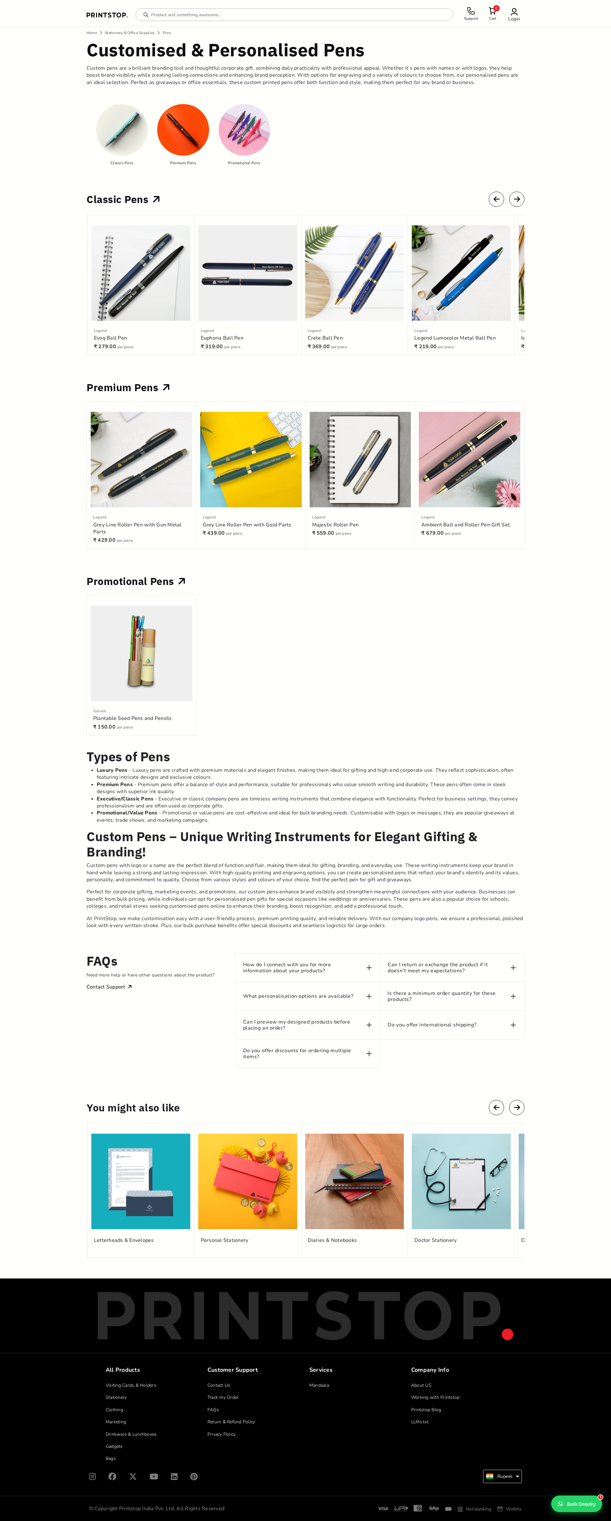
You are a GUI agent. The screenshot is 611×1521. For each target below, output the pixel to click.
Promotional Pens (132, 581)
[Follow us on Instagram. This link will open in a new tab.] (92, 1477)
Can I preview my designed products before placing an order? (296, 1025)
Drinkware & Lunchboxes (131, 1434)
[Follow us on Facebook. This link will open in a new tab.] (112, 1477)
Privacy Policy (221, 1434)
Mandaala (319, 1385)
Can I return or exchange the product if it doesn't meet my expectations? (438, 968)
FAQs (213, 1410)
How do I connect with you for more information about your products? (287, 968)
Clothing (114, 1410)
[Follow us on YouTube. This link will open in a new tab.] (154, 1477)
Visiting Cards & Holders (131, 1385)
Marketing (116, 1422)
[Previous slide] (496, 199)
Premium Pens (124, 387)
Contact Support (106, 986)
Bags (111, 1458)
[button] (514, 14)
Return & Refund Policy (231, 1422)
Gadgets (114, 1446)
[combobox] (502, 1476)
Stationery (116, 1397)
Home (92, 32)
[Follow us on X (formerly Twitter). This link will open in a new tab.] (133, 1477)
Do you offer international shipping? (432, 1025)
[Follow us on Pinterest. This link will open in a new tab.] (194, 1477)
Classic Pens (119, 199)
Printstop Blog (426, 1410)
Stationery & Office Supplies (130, 32)
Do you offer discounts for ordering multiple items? (297, 1054)
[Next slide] (516, 199)
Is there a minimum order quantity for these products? (442, 996)
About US (421, 1385)
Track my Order (223, 1397)
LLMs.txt (420, 1422)
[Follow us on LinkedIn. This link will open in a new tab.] (174, 1477)
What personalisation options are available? (298, 996)
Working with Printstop (435, 1397)
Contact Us (218, 1385)
